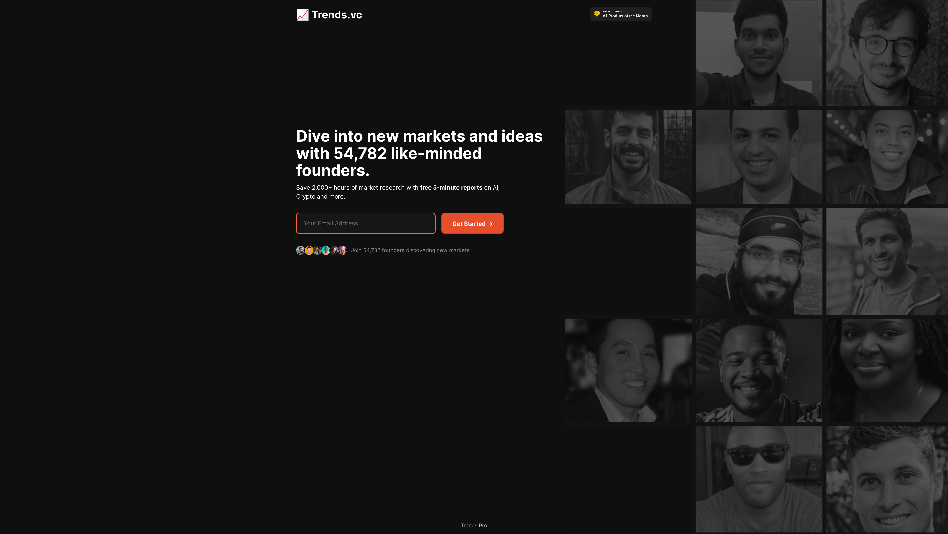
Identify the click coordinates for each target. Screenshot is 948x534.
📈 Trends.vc (329, 14)
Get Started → (472, 223)
